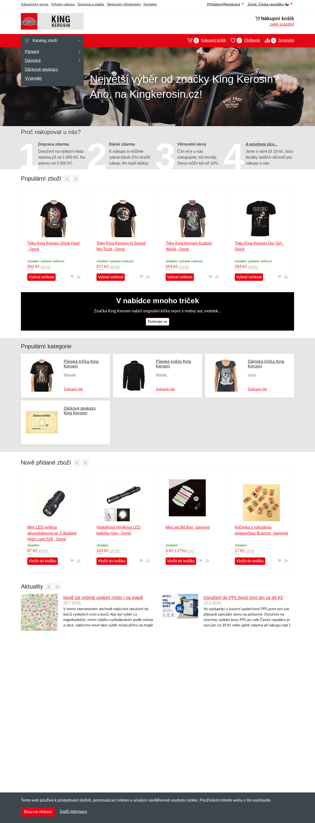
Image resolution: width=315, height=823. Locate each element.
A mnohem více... (261, 144)
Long (252, 375)
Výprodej (33, 78)
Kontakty (150, 4)
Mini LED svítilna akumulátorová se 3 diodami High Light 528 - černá (52, 533)
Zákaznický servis (34, 4)
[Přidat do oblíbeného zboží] (72, 277)
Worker (161, 375)
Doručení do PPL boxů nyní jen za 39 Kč (243, 597)
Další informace (73, 811)
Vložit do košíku (42, 561)
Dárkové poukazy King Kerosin (80, 410)
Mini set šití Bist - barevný (188, 527)
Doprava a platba (91, 4)
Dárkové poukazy (41, 69)
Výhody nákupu (63, 4)
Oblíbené (249, 40)
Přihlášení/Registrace (223, 4)
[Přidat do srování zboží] (78, 277)
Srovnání (283, 40)
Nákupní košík (210, 40)
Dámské (33, 60)
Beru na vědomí (38, 812)
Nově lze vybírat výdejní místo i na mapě (103, 597)
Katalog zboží (45, 40)
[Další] (75, 178)
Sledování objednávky (124, 4)
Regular (70, 375)
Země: (266, 4)
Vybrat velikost (41, 277)
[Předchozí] (67, 178)
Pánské (32, 51)
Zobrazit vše (73, 389)
